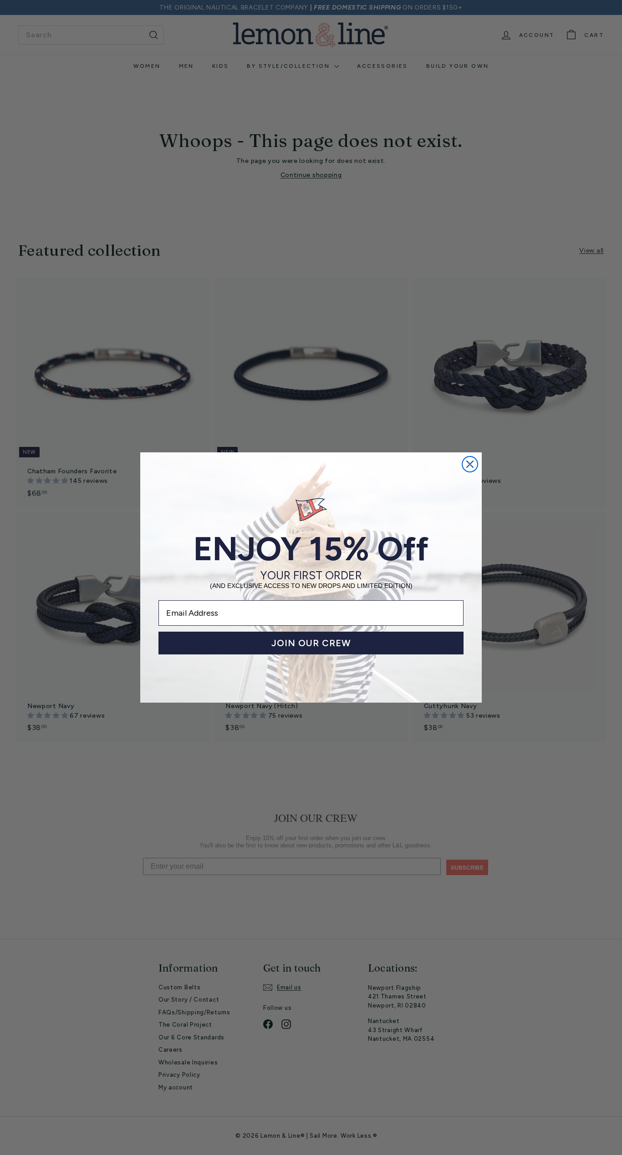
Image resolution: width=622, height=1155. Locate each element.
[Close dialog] (470, 464)
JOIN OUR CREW (311, 643)
